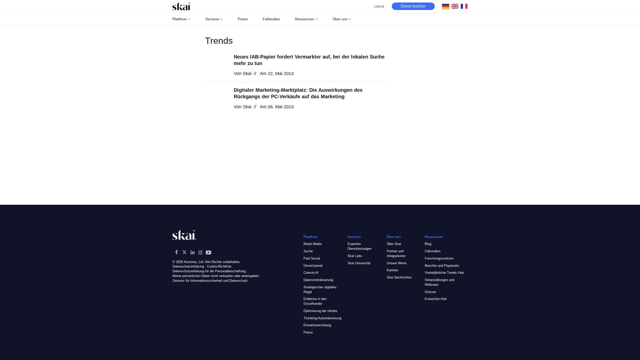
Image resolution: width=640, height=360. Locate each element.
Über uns (340, 19)
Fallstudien (432, 251)
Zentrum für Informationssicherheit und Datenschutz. (210, 280)
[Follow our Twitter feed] (184, 252)
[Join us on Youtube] (208, 252)
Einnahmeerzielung (317, 325)
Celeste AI (311, 272)
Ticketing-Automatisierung (322, 318)
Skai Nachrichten (399, 277)
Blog (428, 244)
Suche (308, 251)
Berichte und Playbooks (442, 266)
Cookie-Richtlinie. (219, 266)
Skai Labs (355, 256)
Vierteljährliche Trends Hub (444, 272)
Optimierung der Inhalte (320, 311)
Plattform (179, 19)
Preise (308, 332)
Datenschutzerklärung (188, 266)
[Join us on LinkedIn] (192, 252)
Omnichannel (313, 266)
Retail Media (313, 244)
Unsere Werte (396, 263)
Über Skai (394, 244)
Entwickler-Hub (435, 299)
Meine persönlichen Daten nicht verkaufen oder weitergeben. (216, 276)
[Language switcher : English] (456, 6)
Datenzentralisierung (318, 280)
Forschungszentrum (439, 258)
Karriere (392, 270)
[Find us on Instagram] (200, 252)
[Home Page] (181, 6)
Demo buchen (413, 6)
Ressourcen (304, 19)
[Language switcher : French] (465, 6)
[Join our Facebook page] (176, 252)
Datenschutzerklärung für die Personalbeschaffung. (209, 271)
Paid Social (312, 258)
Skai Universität (359, 263)
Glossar (430, 292)
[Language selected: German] (456, 6)
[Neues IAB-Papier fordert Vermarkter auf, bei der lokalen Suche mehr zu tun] (216, 65)
